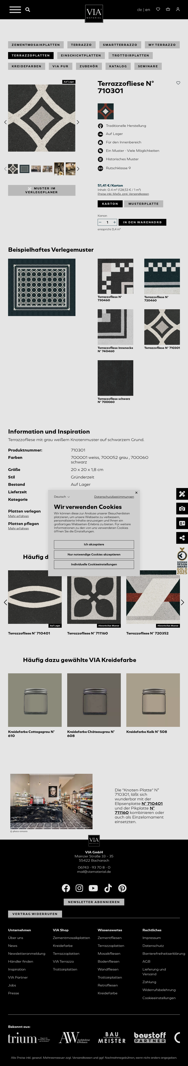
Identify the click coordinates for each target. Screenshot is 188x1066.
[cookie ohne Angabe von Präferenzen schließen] (136, 493)
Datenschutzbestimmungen (114, 497)
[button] (62, 497)
